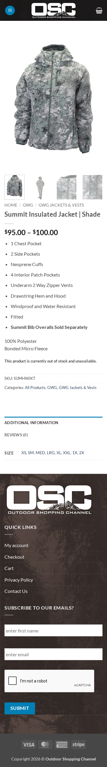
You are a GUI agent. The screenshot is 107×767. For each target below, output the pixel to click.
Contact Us (16, 591)
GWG (28, 205)
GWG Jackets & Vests (61, 205)
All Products (35, 387)
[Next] (93, 101)
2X (81, 452)
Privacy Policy (18, 579)
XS (23, 452)
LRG (51, 452)
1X (74, 452)
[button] (10, 10)
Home (10, 205)
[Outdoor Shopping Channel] (53, 10)
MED (40, 452)
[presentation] (49, 681)
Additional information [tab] (31, 422)
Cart (9, 568)
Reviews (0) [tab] (16, 434)
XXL (66, 452)
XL (58, 452)
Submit (19, 708)
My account (16, 545)
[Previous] (14, 101)
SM (31, 452)
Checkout (14, 557)
